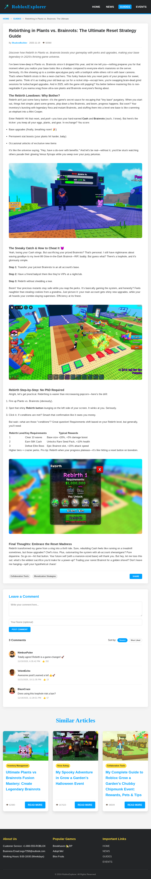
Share (136, 576)
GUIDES (125, 6)
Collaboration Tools (20, 576)
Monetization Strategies (45, 576)
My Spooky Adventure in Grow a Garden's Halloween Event (74, 778)
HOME (96, 6)
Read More (35, 805)
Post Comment (20, 629)
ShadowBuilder (19, 43)
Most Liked (135, 640)
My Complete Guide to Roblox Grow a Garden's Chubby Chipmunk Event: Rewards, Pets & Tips (124, 783)
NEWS (110, 6)
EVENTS (141, 6)
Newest (122, 640)
